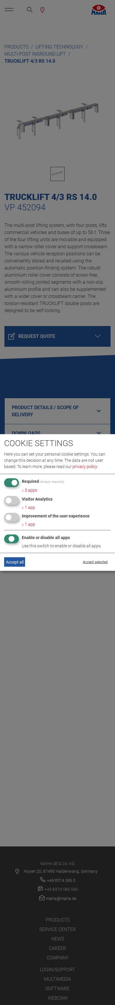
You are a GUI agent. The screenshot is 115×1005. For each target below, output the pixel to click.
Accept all (15, 561)
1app (28, 507)
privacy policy (85, 466)
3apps (29, 490)
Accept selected (95, 562)
